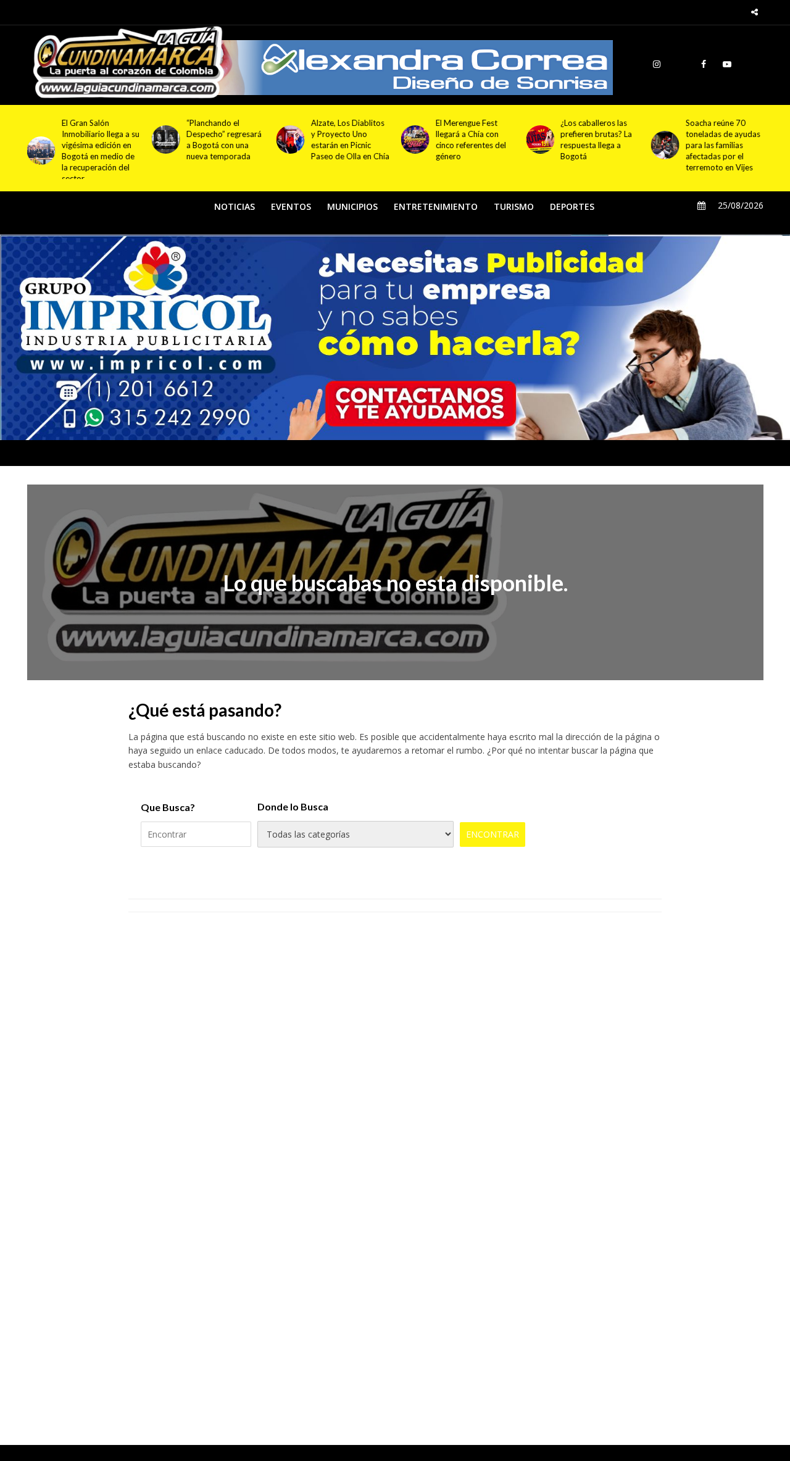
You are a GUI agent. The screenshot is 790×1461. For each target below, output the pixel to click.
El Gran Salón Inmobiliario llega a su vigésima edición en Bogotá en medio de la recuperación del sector (100, 150)
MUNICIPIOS (352, 206)
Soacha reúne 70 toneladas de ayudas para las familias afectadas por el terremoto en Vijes (722, 145)
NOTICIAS (234, 206)
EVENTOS (291, 206)
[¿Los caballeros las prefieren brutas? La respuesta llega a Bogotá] (537, 139)
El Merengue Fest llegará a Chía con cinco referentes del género (471, 139)
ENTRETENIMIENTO (436, 206)
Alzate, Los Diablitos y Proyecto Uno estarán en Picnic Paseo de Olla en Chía (350, 139)
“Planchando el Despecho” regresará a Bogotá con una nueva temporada (224, 139)
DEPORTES (572, 206)
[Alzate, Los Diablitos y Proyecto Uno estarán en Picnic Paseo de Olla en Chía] (288, 139)
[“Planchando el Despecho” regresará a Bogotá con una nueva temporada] (163, 139)
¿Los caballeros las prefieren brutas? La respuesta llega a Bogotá (596, 139)
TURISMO (514, 206)
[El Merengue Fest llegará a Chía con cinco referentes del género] (413, 139)
